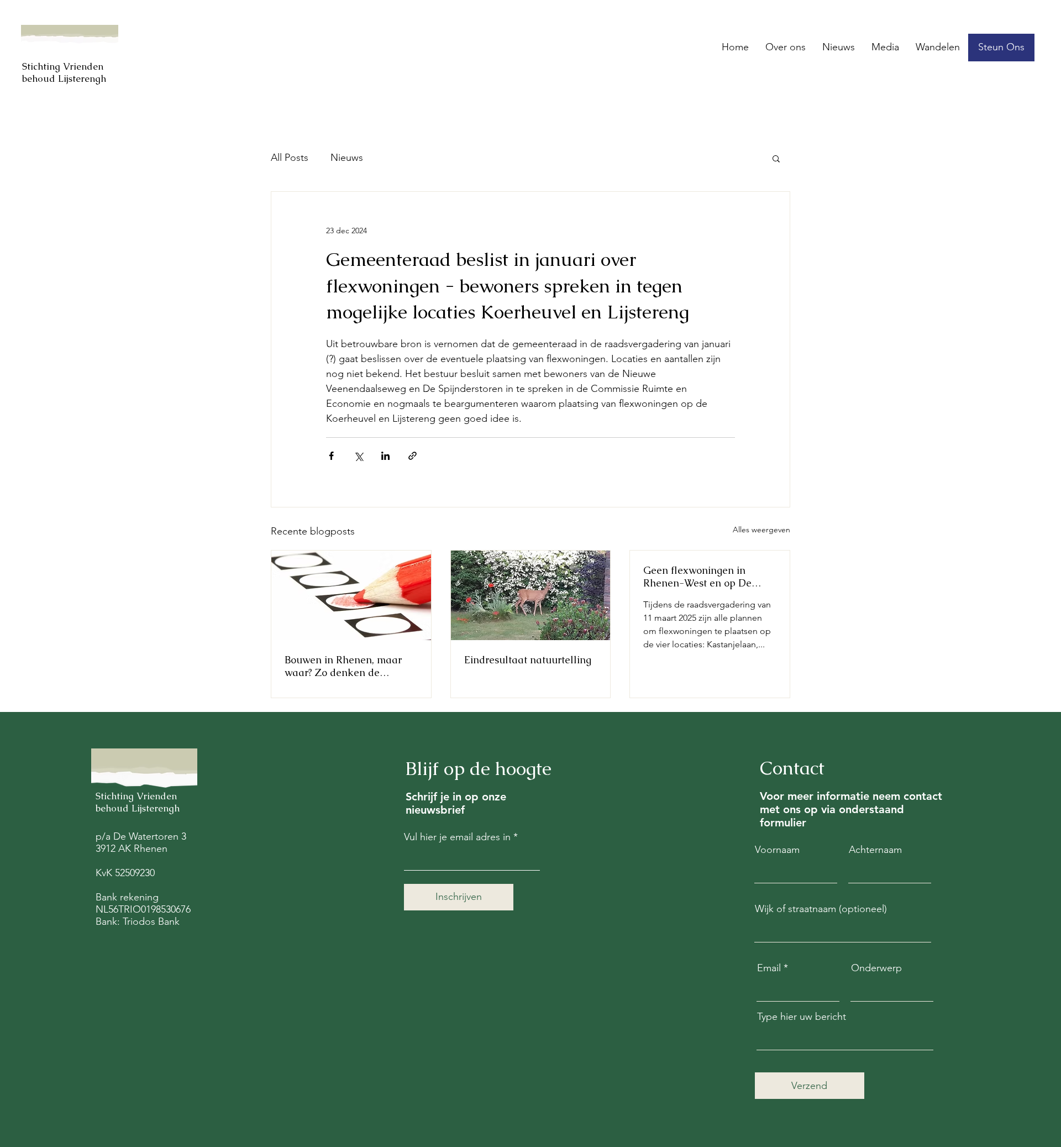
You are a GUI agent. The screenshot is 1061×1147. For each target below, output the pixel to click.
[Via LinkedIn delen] (385, 456)
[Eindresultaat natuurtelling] (531, 595)
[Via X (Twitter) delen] (358, 456)
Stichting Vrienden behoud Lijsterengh (64, 72)
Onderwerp (876, 968)
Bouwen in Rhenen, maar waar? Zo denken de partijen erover (343, 666)
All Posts (289, 157)
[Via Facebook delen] (331, 456)
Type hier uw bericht (801, 1017)
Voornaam (777, 850)
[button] (1001, 47)
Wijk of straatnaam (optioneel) (821, 909)
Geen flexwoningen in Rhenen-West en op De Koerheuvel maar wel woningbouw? (697, 576)
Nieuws (346, 157)
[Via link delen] (412, 456)
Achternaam (875, 850)
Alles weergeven (761, 530)
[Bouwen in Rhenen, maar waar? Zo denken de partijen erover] (351, 595)
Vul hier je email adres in (457, 837)
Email (769, 968)
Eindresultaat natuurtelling (527, 659)
